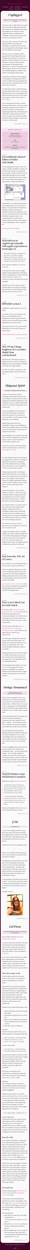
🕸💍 (15, 1248)
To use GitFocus (7, 1213)
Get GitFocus (7, 1187)
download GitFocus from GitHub (12, 938)
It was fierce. (13, 450)
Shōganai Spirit (15, 386)
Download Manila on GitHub (10, 228)
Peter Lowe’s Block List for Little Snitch (13, 604)
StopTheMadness (21, 781)
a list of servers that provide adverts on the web (13, 611)
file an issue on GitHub (15, 1203)
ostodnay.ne (15, 4)
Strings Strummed (15, 687)
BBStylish (24, 308)
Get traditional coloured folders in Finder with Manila (13, 159)
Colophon (17, 9)
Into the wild (7, 1137)
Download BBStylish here (9, 334)
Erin (15, 822)
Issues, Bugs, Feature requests (13, 1199)
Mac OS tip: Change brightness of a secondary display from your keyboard (14, 351)
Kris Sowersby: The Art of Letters (13, 558)
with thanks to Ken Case (12, 1156)
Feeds (11, 9)
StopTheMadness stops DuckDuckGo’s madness (14, 775)
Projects (18, 7)
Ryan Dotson (10, 1244)
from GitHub (23, 334)
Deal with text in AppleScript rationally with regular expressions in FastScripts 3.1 (14, 245)
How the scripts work (11, 973)
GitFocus (15, 927)
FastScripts (16, 1236)
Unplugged (15, 15)
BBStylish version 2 (11, 303)
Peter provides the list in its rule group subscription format (13, 628)
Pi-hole (4, 667)
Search (25, 7)
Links (12, 7)
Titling (5, 1029)
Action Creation (8, 1117)
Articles (5, 7)
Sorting (5, 1081)
